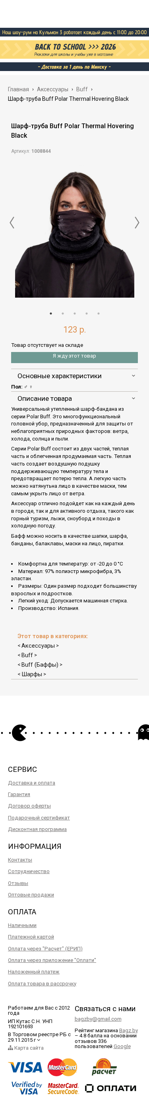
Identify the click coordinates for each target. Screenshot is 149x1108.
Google (122, 1046)
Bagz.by (128, 1030)
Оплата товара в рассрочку (42, 984)
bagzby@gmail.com (98, 1019)
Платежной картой (31, 937)
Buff (27, 655)
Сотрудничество (29, 871)
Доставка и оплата (31, 783)
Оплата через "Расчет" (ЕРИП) (45, 949)
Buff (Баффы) (39, 664)
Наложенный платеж (34, 972)
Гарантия (19, 794)
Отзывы (18, 883)
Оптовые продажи (31, 895)
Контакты (20, 860)
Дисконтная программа (37, 829)
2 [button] (63, 313)
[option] (74, 230)
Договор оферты (29, 806)
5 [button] (99, 313)
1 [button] (51, 313)
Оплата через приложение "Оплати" (52, 960)
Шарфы (31, 674)
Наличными (22, 925)
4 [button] (87, 313)
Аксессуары (38, 645)
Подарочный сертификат (39, 818)
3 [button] (75, 313)
